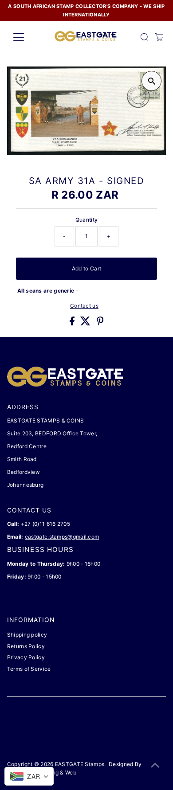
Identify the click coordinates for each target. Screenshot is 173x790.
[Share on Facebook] (73, 323)
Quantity (86, 219)
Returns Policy (26, 646)
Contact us (84, 306)
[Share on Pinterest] (100, 323)
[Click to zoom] (151, 81)
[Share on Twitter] (86, 323)
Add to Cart (86, 268)
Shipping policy (27, 634)
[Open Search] (145, 37)
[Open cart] (159, 37)
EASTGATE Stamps (79, 764)
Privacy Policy (26, 657)
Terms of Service (29, 668)
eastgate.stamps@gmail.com (62, 536)
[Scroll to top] (155, 765)
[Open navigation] (25, 37)
